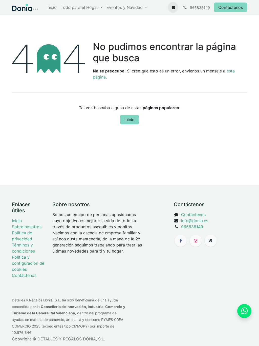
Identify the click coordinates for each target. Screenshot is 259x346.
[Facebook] (181, 241)
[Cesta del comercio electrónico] (173, 7)
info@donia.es (194, 220)
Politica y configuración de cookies (28, 263)
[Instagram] (196, 241)
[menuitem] (52, 7)
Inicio (129, 119)
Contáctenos (230, 7)
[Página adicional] (211, 241)
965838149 (192, 226)
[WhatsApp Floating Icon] (244, 311)
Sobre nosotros (26, 226)
